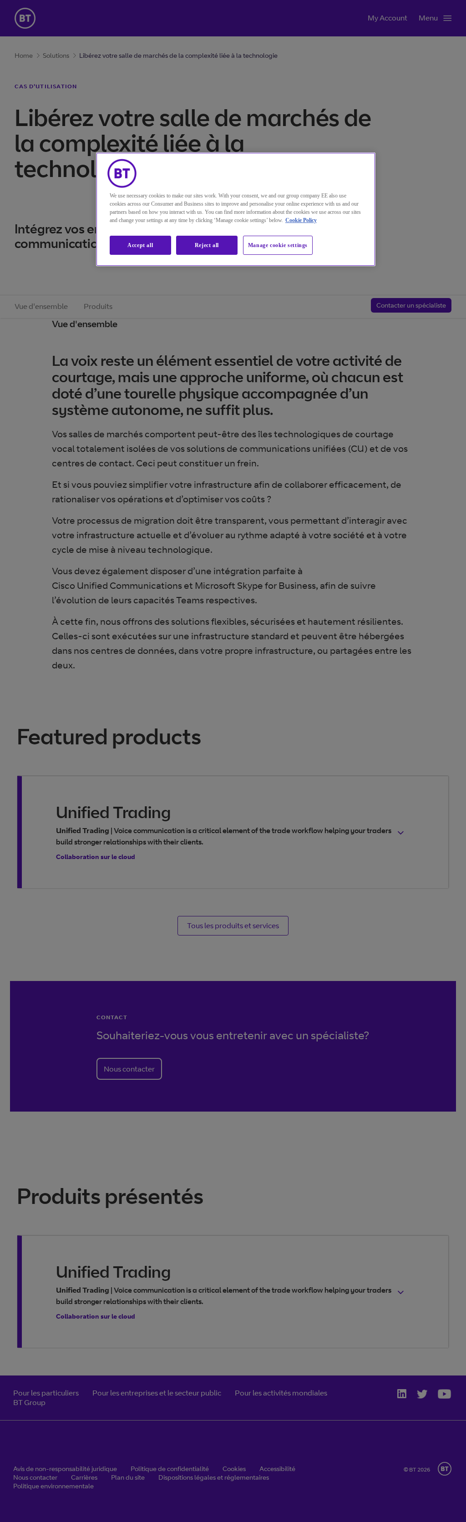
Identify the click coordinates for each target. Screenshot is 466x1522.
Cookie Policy (301, 220)
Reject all (207, 245)
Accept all (140, 245)
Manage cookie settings (278, 245)
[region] (235, 209)
